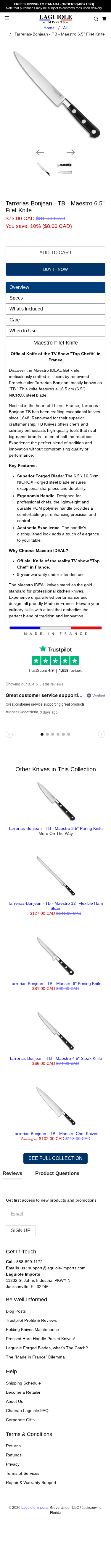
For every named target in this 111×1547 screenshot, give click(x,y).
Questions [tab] (57, 1174)
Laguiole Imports (34, 1507)
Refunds (14, 1455)
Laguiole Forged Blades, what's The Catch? (47, 1347)
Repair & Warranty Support (31, 1482)
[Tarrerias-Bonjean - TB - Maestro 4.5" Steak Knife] (55, 1031)
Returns (13, 1445)
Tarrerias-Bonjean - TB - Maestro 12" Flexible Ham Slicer (55, 906)
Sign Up (20, 1230)
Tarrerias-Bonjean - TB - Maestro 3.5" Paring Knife (55, 828)
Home (49, 28)
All (65, 28)
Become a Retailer (23, 1392)
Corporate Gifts (20, 1419)
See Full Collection (55, 1158)
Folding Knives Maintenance (32, 1329)
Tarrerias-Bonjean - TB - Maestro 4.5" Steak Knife (55, 1058)
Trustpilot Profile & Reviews (31, 1320)
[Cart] (104, 19)
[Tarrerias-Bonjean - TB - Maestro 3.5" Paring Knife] (55, 801)
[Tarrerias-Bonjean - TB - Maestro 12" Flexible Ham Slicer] (55, 876)
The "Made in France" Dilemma (35, 1357)
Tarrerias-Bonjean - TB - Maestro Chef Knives (55, 1133)
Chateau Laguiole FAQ (27, 1410)
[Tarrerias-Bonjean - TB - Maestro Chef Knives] (55, 1106)
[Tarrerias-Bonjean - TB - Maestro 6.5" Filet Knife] (55, 94)
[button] (96, 19)
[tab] (55, 287)
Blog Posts (16, 1311)
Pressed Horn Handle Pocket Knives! (40, 1338)
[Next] (71, 152)
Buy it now (55, 269)
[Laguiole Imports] (55, 19)
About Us (14, 1401)
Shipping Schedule (23, 1383)
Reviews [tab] (12, 1173)
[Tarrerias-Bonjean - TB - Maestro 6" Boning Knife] (55, 956)
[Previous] (40, 152)
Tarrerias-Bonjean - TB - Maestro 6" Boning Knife (56, 983)
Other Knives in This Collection (55, 769)
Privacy (13, 1464)
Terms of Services (22, 1473)
